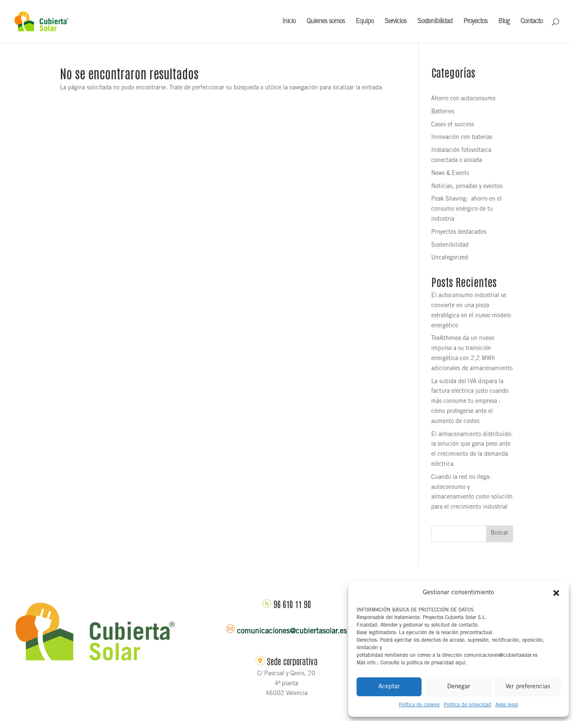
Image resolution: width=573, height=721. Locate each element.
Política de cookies (419, 705)
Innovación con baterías (461, 138)
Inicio (289, 21)
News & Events (450, 174)
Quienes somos (326, 21)
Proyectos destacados (458, 232)
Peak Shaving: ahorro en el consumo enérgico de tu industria (466, 209)
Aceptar (389, 687)
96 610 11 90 (292, 603)
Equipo (365, 21)
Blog (504, 21)
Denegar (458, 687)
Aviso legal (506, 705)
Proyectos (475, 21)
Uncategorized (449, 258)
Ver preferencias (527, 687)
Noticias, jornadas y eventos (467, 187)
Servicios (395, 21)
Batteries (442, 112)
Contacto (532, 21)
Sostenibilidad (435, 21)
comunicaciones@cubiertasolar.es (292, 631)
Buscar (499, 533)
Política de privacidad (467, 705)
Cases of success (452, 125)
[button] (556, 593)
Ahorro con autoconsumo (463, 99)
